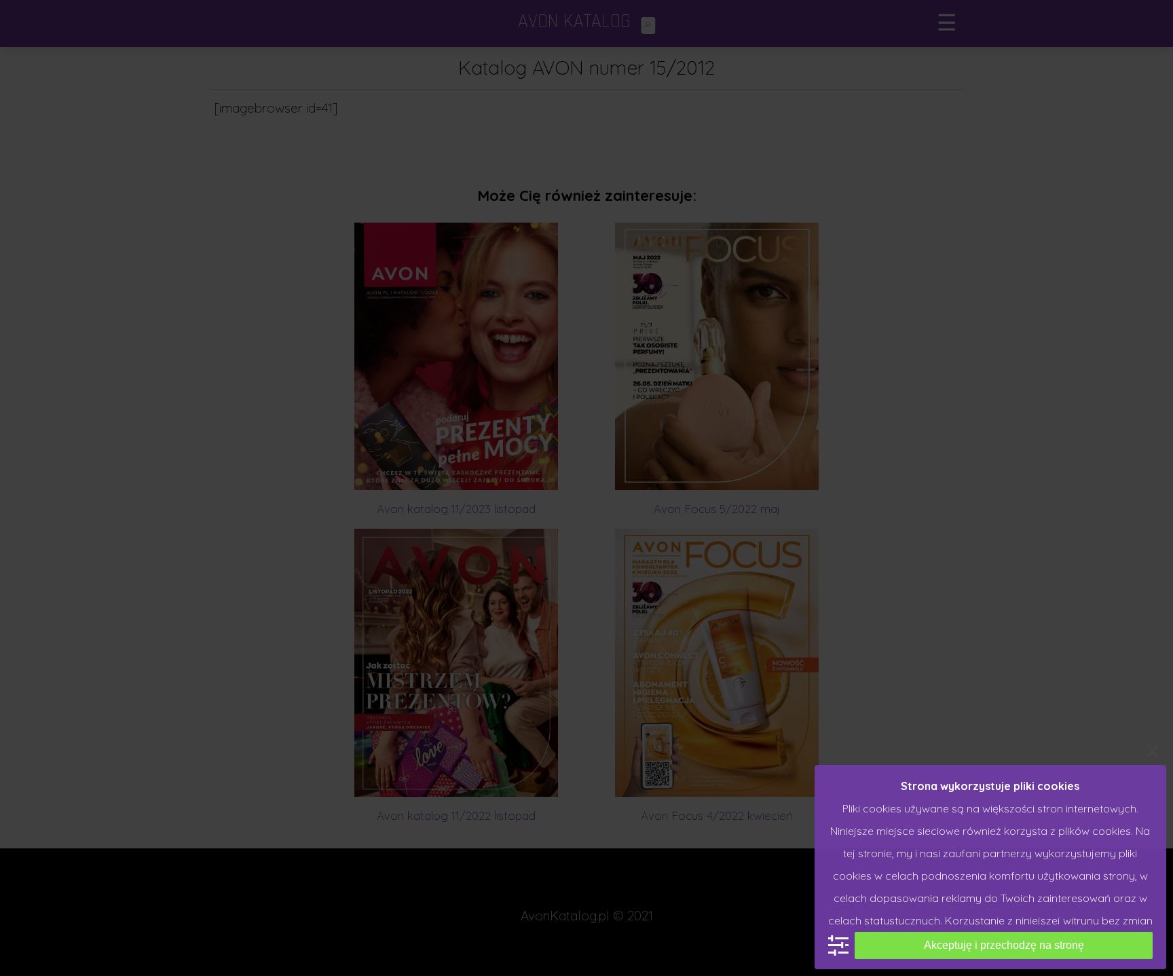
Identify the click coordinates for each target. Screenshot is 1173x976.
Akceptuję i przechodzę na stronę (1004, 945)
